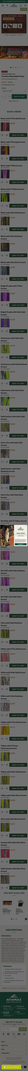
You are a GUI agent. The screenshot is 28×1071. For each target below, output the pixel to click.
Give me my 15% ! (20, 544)
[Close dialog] (26, 525)
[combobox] (16, 537)
